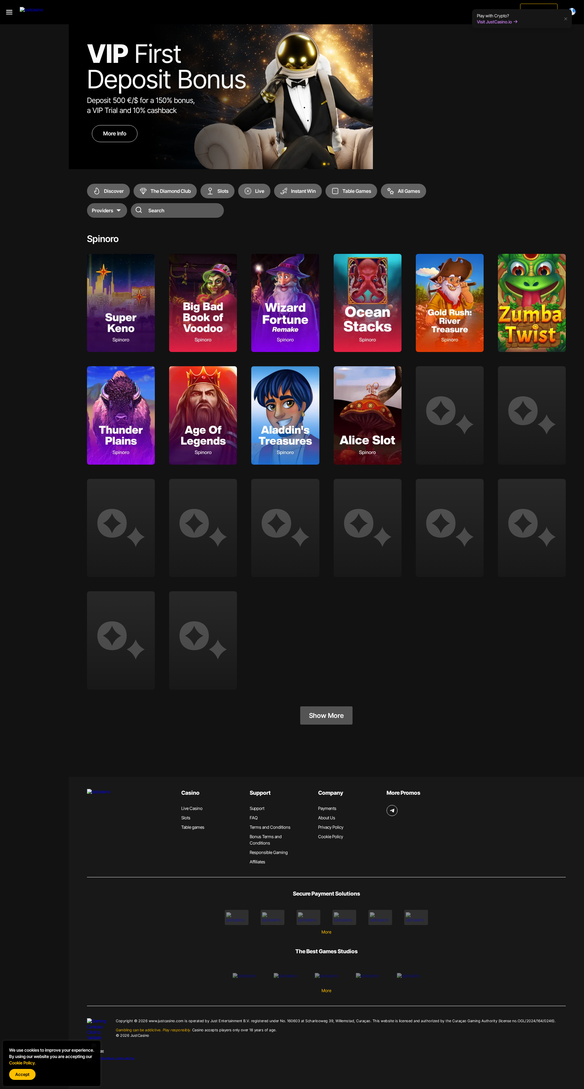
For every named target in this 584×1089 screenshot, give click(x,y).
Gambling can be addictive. (153, 1030)
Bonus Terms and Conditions (266, 839)
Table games (192, 827)
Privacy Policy (330, 827)
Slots (185, 817)
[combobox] (573, 11)
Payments (327, 808)
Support (257, 808)
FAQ (254, 817)
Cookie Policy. (22, 1062)
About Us (326, 817)
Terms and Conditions (270, 827)
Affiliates (257, 861)
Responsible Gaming (269, 852)
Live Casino (192, 808)
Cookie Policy (330, 836)
